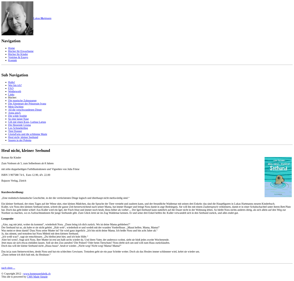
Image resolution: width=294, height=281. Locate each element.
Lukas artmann (42, 18)
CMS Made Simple (37, 276)
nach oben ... (8, 267)
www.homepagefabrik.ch (37, 273)
